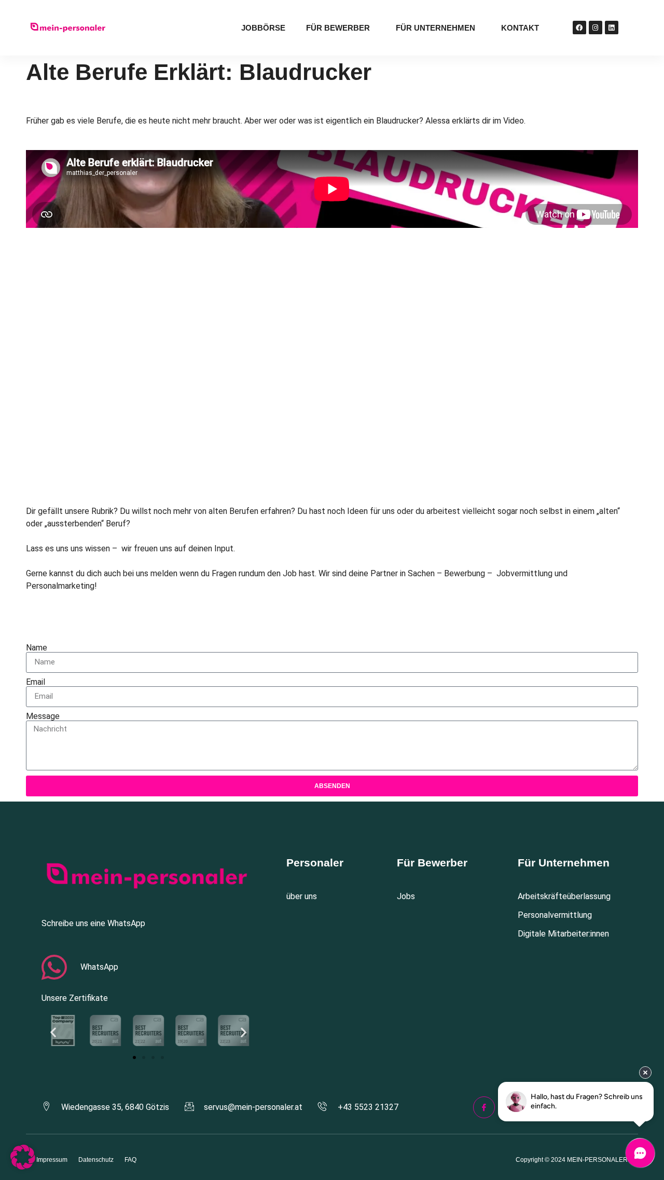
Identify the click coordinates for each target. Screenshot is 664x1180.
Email (35, 682)
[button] (53, 1032)
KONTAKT (520, 27)
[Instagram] (595, 27)
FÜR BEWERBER (338, 27)
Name (36, 648)
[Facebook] (579, 27)
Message (43, 716)
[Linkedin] (611, 27)
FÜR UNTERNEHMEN (435, 27)
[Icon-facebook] (484, 1107)
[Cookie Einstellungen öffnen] (22, 1167)
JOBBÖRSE (263, 27)
